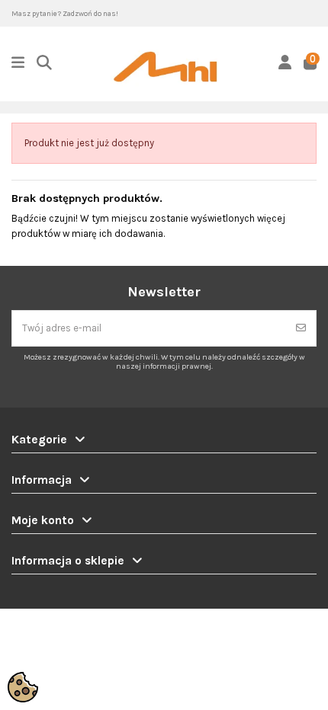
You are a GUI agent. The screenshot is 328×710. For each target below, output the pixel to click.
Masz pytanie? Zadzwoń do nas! (64, 13)
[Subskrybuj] (301, 328)
